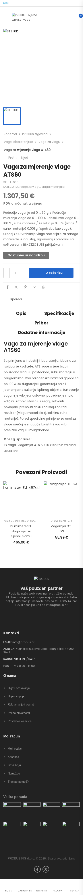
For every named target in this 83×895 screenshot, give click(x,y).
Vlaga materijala (53, 187)
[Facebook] (7, 287)
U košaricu (54, 273)
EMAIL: (7, 642)
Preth (11, 157)
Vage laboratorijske (18, 142)
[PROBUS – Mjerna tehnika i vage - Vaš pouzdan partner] (29, 17)
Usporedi (15, 299)
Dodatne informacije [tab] (41, 332)
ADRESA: (9, 649)
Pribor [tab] (41, 323)
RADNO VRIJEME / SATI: (19, 659)
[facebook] (37, 869)
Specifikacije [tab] (59, 313)
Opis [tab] (21, 313)
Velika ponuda (15, 797)
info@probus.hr (23, 642)
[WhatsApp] (43, 287)
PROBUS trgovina (35, 134)
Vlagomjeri (34, 521)
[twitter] (45, 869)
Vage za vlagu (49, 142)
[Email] (34, 287)
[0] (77, 17)
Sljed (27, 157)
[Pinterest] (25, 287)
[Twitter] (16, 287)
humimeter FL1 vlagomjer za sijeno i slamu (21, 531)
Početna (10, 134)
